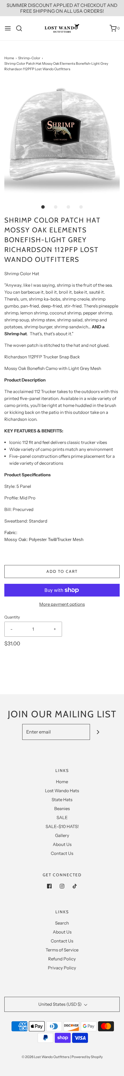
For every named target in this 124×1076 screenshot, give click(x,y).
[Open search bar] (21, 28)
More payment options (62, 604)
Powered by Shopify (87, 1057)
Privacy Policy (62, 968)
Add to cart (62, 571)
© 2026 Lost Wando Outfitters (45, 1057)
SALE (62, 817)
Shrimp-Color (29, 58)
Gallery (62, 835)
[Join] (98, 732)
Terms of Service (62, 950)
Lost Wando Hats (62, 790)
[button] (62, 138)
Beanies (62, 808)
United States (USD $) (60, 1004)
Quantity (12, 617)
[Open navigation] (8, 28)
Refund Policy (62, 959)
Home (9, 58)
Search (62, 923)
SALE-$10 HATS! (62, 826)
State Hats (62, 799)
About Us (62, 844)
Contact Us (62, 853)
